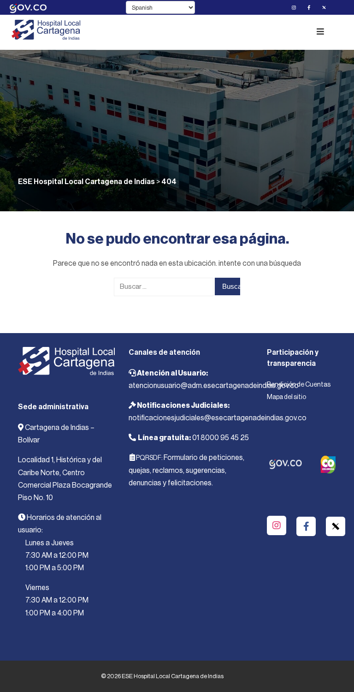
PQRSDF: (149, 458)
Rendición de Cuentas (298, 385)
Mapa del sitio (286, 397)
